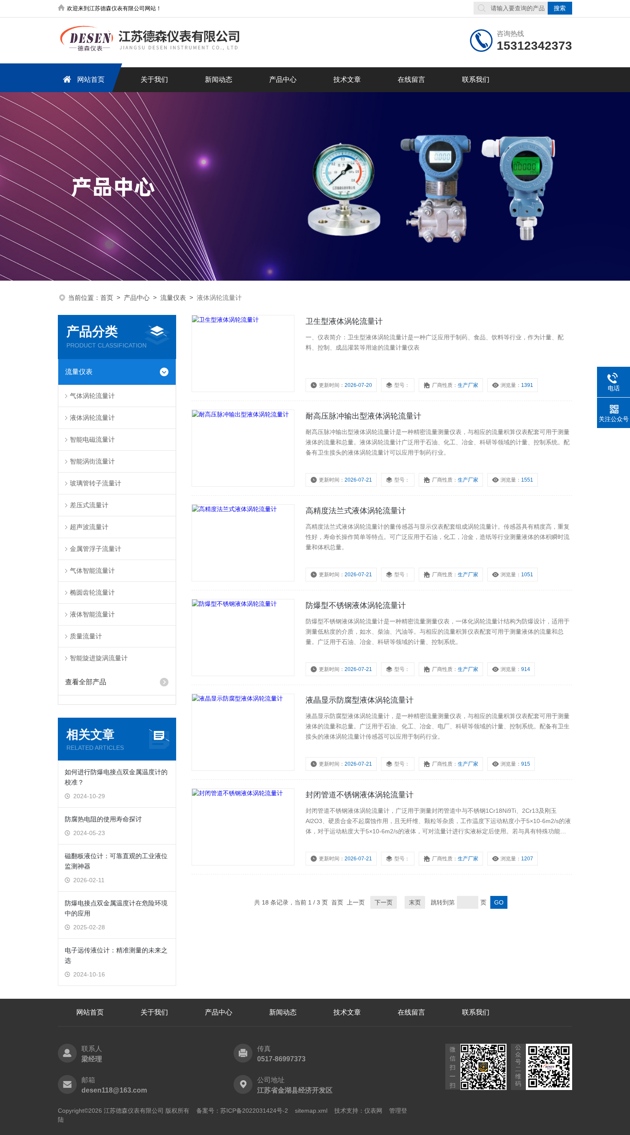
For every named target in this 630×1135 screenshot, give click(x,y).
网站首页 (91, 79)
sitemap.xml (311, 1110)
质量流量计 (86, 636)
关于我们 (154, 79)
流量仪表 (173, 297)
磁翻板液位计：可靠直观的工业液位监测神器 (116, 861)
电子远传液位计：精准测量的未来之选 (116, 955)
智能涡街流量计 (92, 461)
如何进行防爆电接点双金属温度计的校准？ (116, 777)
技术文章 (347, 79)
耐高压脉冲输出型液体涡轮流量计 (363, 416)
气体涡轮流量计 (92, 395)
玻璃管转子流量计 (95, 483)
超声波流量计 (89, 526)
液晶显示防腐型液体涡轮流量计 (360, 700)
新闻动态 (218, 79)
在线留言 (411, 79)
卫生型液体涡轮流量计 (344, 321)
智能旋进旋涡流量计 (99, 658)
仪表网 (373, 1110)
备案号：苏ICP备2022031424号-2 (242, 1110)
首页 (106, 297)
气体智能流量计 (92, 570)
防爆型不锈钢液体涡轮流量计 (356, 605)
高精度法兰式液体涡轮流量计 (356, 510)
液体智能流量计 (92, 614)
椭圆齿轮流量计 (92, 592)
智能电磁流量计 (92, 439)
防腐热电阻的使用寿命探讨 (103, 819)
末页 (415, 902)
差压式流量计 (89, 505)
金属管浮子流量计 (95, 548)
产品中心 (283, 79)
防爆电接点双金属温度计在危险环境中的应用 (116, 908)
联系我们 (475, 79)
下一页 (384, 902)
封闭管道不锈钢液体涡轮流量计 (360, 795)
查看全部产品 (85, 682)
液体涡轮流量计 (92, 417)
